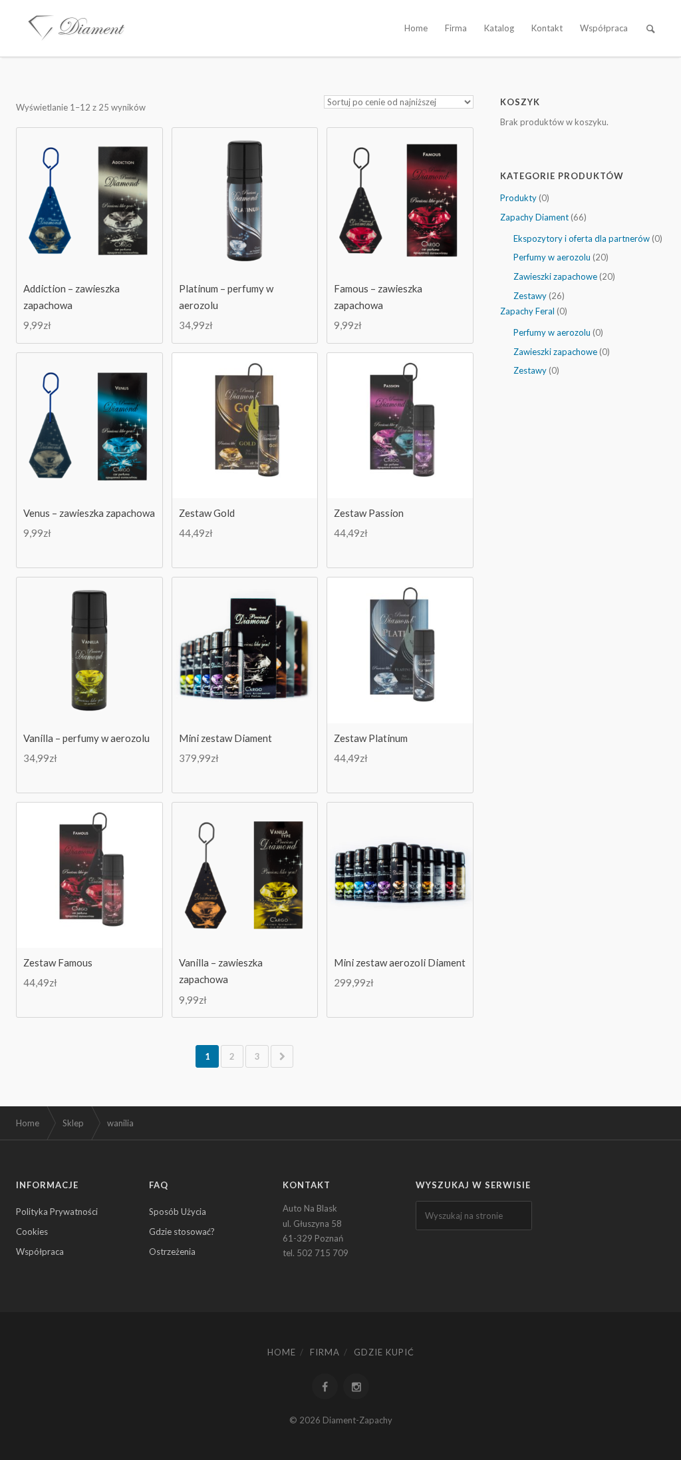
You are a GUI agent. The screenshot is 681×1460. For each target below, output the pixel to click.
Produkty (518, 197)
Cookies (32, 1231)
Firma (456, 28)
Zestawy (530, 295)
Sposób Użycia (177, 1211)
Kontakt (547, 28)
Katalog (499, 28)
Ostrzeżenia (172, 1251)
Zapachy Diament (534, 217)
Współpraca (604, 28)
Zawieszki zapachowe (555, 276)
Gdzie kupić (384, 1352)
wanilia (120, 1123)
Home (416, 28)
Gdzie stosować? (182, 1231)
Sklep (73, 1123)
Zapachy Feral (527, 311)
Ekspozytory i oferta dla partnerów (581, 238)
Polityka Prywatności (57, 1211)
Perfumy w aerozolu (552, 257)
